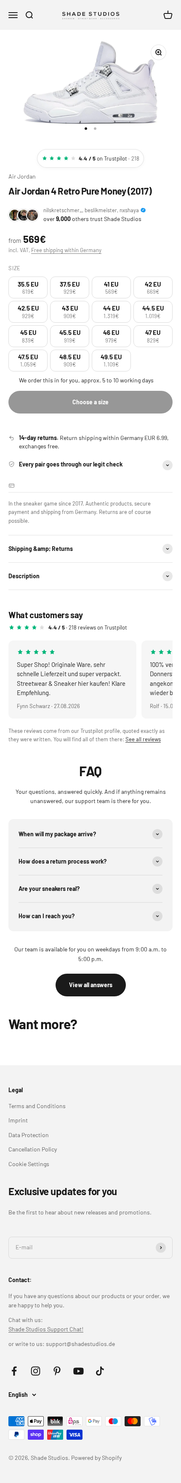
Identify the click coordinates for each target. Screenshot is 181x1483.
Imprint (18, 1120)
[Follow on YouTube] (78, 1371)
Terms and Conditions (37, 1105)
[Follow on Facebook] (14, 1371)
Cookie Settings (28, 1163)
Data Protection (28, 1134)
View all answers (90, 984)
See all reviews (143, 739)
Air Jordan (22, 176)
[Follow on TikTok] (100, 1371)
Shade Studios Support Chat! (45, 1329)
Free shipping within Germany (66, 250)
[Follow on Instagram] (35, 1371)
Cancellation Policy (32, 1149)
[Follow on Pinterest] (57, 1371)
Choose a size (90, 402)
